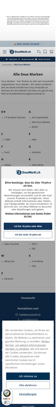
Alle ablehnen (27, 385)
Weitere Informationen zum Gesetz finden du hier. (27, 216)
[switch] (7, 402)
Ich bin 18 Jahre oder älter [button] (27, 227)
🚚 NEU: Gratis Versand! (25, 43)
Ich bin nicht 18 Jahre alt (27, 236)
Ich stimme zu (27, 376)
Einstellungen (26, 394)
